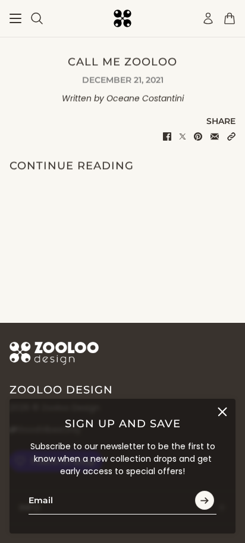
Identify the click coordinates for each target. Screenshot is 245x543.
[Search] (37, 18)
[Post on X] (182, 136)
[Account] (208, 18)
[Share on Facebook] (167, 136)
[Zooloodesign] (122, 18)
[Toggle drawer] (15, 18)
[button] (231, 136)
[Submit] (204, 500)
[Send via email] (214, 136)
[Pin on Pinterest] (198, 136)
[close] (222, 412)
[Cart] (229, 18)
